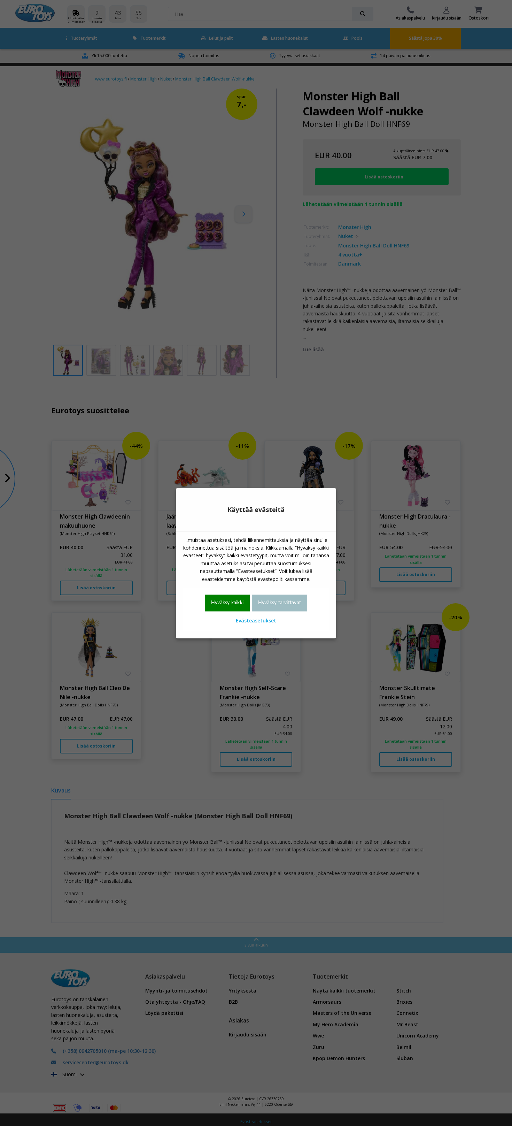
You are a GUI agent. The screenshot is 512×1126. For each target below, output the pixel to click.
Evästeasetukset (256, 621)
